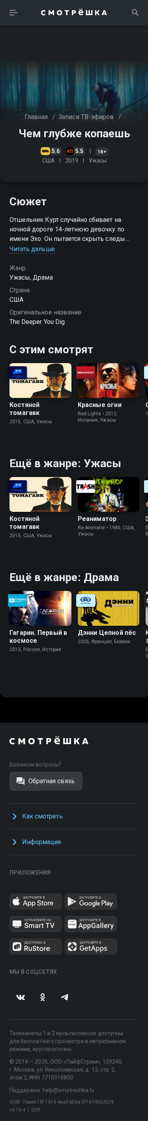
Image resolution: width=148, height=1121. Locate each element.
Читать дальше (32, 249)
